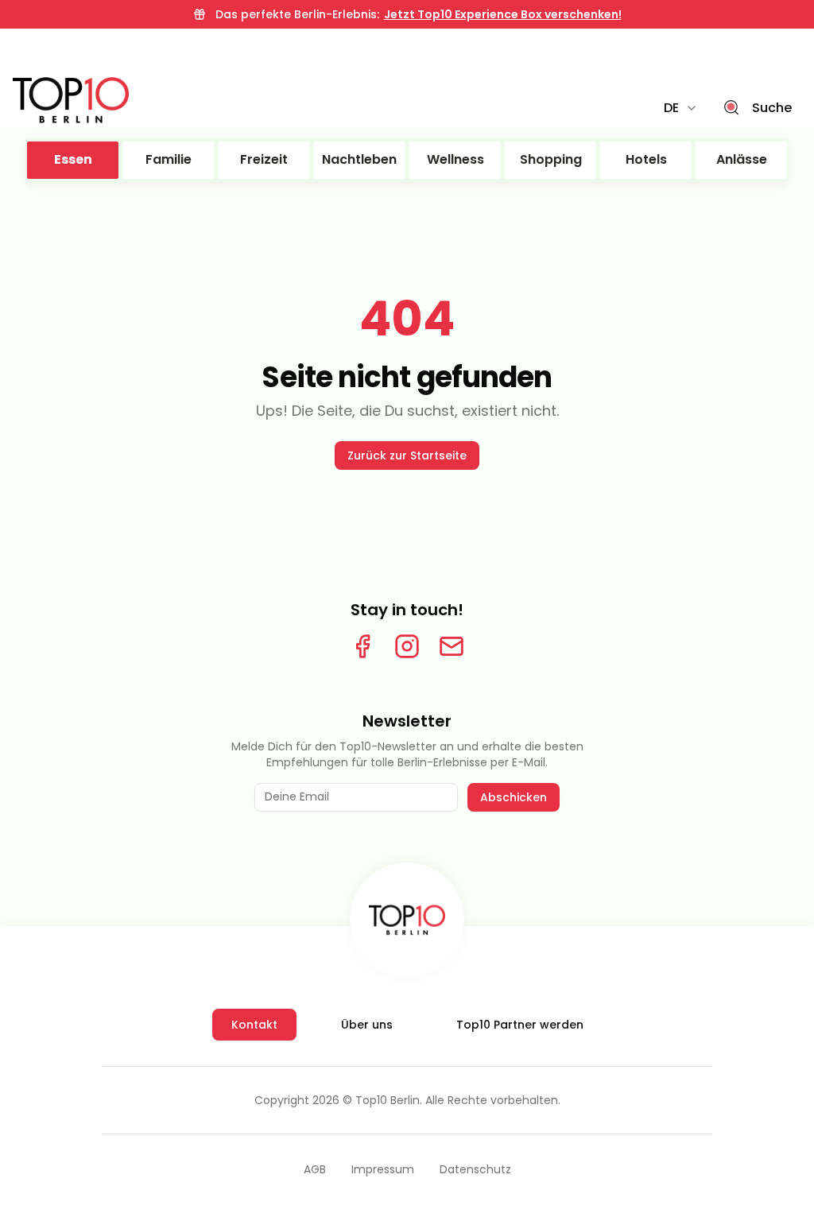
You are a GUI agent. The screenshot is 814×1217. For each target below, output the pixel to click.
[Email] (451, 646)
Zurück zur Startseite (407, 455)
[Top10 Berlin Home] (407, 919)
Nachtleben (359, 159)
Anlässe (741, 159)
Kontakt (254, 1025)
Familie (168, 159)
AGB (315, 1169)
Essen (73, 159)
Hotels (646, 159)
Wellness (455, 159)
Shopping (551, 159)
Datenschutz (475, 1169)
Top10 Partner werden (519, 1025)
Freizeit (264, 159)
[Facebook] (362, 646)
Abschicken (513, 797)
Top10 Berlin (387, 1100)
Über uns (367, 1025)
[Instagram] (407, 646)
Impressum (382, 1169)
